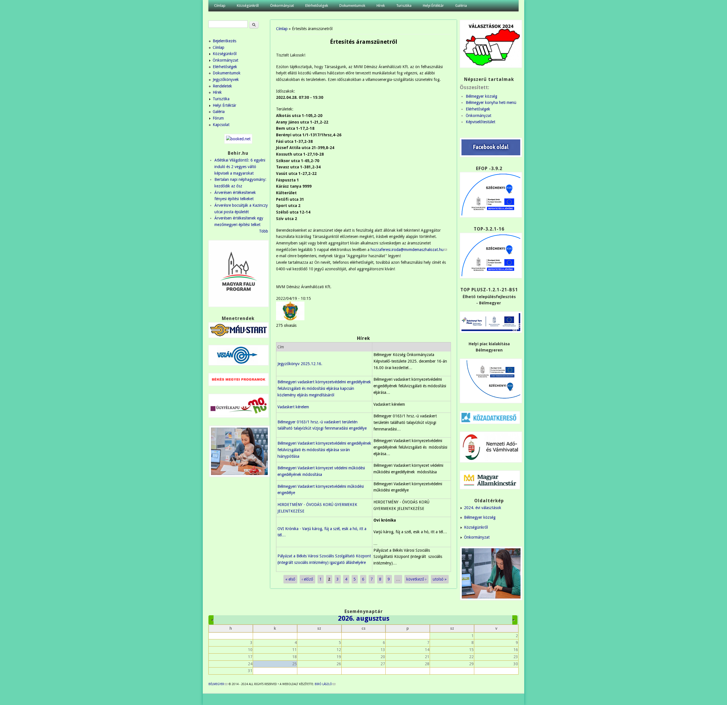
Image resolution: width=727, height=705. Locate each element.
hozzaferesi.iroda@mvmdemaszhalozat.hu (409, 249)
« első (290, 579)
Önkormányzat (282, 5)
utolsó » (440, 579)
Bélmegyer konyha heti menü (491, 102)
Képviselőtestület (480, 122)
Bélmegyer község (481, 96)
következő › (416, 579)
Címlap (219, 5)
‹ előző (307, 579)
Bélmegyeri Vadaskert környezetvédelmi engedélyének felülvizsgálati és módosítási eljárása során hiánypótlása (324, 449)
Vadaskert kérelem (293, 407)
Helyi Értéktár (433, 5)
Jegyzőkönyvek (226, 79)
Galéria (461, 5)
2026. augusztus (363, 618)
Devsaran (510, 699)
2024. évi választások (482, 507)
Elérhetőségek (316, 5)
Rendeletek (222, 86)
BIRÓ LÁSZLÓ (325, 684)
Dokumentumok (352, 5)
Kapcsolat (221, 124)
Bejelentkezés (224, 41)
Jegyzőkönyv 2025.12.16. (299, 363)
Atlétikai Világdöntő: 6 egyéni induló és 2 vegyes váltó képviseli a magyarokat (239, 166)
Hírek (381, 5)
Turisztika (403, 5)
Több (263, 231)
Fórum (218, 118)
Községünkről (248, 5)
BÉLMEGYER (217, 684)
